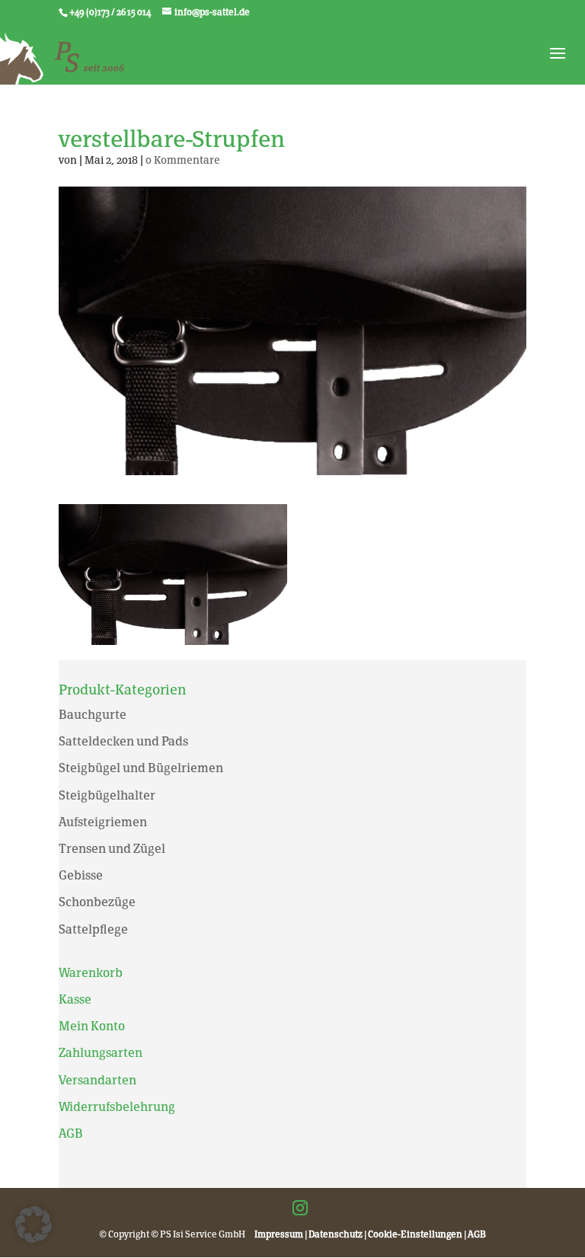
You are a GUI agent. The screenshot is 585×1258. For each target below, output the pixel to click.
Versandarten (97, 1080)
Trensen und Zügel (112, 848)
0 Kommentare (182, 160)
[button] (33, 1224)
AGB (71, 1133)
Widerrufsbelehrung (117, 1107)
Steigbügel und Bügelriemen (141, 768)
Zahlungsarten (100, 1053)
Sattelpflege (93, 929)
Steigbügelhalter (107, 795)
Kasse (75, 999)
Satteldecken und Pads (123, 741)
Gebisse (81, 875)
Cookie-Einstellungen (415, 1234)
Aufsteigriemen (103, 822)
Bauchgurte (92, 714)
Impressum (278, 1234)
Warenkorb (91, 973)
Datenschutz (335, 1234)
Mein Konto (92, 1026)
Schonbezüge (97, 902)
